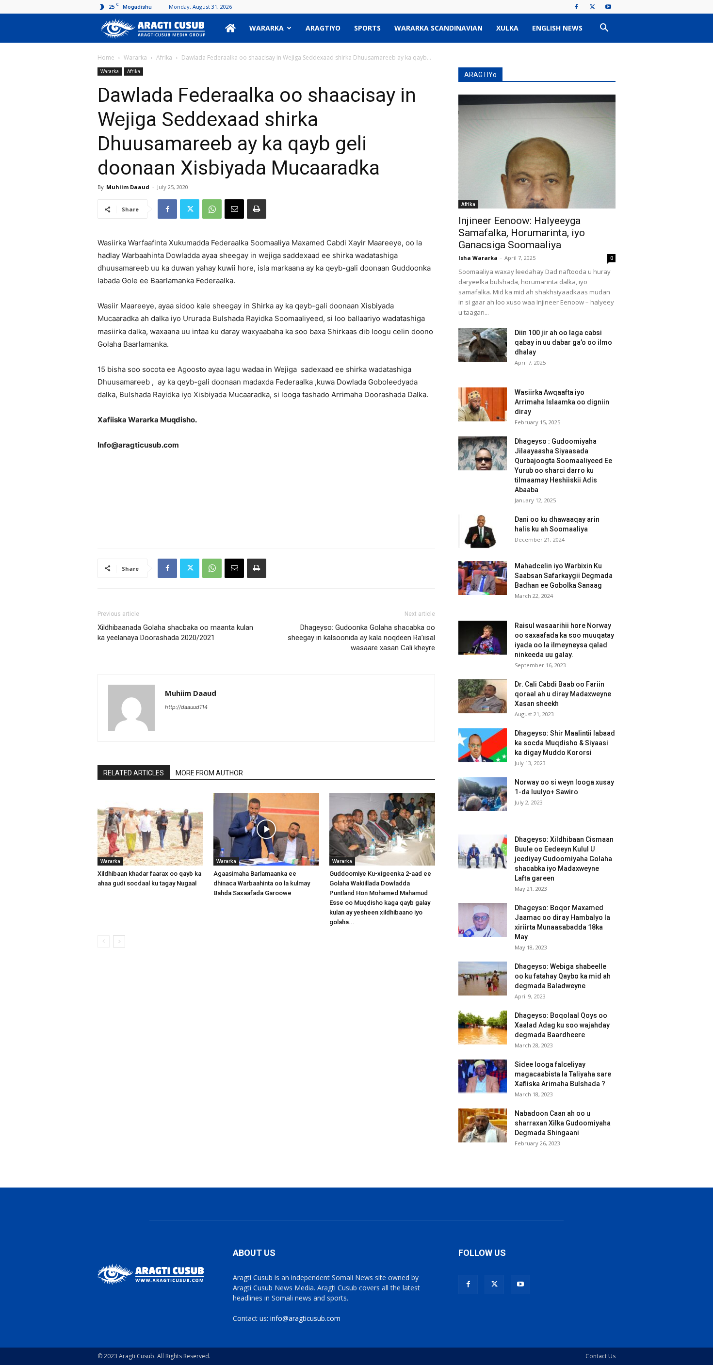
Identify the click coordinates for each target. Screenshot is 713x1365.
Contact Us (600, 1356)
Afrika (164, 57)
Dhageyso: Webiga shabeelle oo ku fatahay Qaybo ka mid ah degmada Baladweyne (563, 976)
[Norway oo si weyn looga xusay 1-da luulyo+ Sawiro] (482, 794)
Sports (367, 27)
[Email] (234, 209)
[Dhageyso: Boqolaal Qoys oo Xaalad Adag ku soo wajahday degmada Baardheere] (482, 1027)
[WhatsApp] (212, 209)
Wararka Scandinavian (438, 27)
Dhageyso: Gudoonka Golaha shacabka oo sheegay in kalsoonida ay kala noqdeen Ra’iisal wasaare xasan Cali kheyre (361, 637)
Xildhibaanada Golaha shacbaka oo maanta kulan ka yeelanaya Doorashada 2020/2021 (175, 632)
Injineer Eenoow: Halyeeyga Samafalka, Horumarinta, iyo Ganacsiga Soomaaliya (521, 233)
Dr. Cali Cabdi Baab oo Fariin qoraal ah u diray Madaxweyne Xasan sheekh (563, 693)
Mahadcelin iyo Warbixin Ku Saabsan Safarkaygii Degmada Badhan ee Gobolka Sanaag (564, 575)
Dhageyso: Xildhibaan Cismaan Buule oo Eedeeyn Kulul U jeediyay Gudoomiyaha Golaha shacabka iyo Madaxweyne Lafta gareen (564, 858)
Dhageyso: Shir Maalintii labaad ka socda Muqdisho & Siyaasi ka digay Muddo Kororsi (565, 742)
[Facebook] (576, 7)
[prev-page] (103, 941)
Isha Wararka (478, 257)
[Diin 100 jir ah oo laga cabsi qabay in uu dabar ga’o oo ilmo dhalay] (482, 345)
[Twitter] (592, 7)
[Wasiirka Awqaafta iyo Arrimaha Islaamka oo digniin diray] (482, 404)
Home (105, 57)
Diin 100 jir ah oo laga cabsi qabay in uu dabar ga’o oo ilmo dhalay (563, 342)
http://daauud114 (186, 707)
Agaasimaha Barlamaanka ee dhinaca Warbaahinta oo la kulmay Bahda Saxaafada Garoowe (261, 883)
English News (557, 27)
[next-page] (119, 941)
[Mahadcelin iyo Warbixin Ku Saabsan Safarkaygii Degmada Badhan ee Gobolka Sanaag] (482, 578)
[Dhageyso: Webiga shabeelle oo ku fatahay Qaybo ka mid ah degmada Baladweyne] (482, 979)
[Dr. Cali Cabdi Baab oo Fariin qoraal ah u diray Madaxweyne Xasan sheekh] (482, 696)
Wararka (266, 27)
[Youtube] (608, 7)
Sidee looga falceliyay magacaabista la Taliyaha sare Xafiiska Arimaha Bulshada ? (563, 1074)
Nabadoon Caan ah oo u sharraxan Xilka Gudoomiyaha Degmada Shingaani (563, 1123)
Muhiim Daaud (127, 187)
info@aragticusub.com (305, 1318)
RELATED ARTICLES (133, 773)
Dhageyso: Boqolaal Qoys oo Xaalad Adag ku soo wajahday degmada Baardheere (562, 1025)
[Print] (256, 209)
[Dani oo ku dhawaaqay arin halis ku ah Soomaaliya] (482, 531)
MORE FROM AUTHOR (209, 773)
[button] (604, 28)
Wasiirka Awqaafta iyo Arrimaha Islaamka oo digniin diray (562, 402)
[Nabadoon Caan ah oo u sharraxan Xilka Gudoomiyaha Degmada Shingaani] (482, 1125)
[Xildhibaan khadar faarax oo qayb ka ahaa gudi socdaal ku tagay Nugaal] (150, 829)
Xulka (507, 27)
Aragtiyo (323, 27)
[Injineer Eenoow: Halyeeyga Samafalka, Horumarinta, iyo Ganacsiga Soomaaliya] (537, 152)
